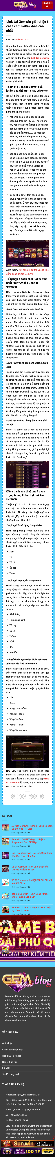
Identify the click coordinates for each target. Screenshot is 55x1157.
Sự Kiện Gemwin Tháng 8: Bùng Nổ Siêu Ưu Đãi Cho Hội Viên (32, 827)
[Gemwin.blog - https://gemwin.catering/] (25, 5)
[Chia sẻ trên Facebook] (19, 796)
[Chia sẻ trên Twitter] (24, 796)
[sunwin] (27, 1143)
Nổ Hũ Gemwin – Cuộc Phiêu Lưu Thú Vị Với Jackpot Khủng (31, 950)
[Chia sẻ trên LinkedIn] (41, 796)
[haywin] (27, 1151)
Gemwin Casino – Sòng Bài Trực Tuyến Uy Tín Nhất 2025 (31, 909)
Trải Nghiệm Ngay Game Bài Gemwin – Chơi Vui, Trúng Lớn (31, 923)
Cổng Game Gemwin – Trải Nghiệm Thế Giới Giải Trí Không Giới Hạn (31, 936)
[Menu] (5, 5)
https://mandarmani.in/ (27, 1094)
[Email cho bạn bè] (30, 796)
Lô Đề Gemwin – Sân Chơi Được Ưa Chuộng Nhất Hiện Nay (29, 868)
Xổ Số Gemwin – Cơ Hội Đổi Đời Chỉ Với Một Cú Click (31, 882)
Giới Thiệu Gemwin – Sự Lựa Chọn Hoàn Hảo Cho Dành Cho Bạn (31, 854)
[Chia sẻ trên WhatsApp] (13, 796)
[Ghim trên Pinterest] (35, 796)
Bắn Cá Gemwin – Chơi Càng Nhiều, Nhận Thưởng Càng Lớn (29, 895)
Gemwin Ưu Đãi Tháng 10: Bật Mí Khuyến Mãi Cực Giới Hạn (28, 841)
